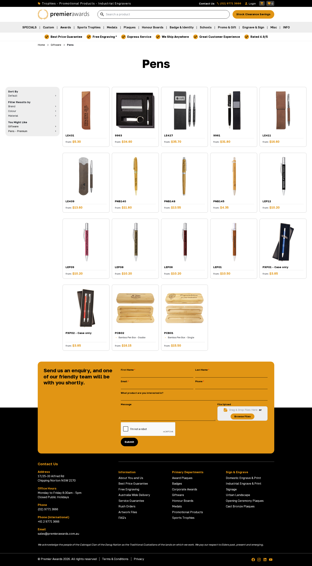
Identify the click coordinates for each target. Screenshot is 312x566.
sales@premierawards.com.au (58, 533)
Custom (48, 27)
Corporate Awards (184, 489)
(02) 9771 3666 (230, 3)
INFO (286, 27)
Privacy (139, 559)
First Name (127, 369)
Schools (206, 27)
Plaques (130, 27)
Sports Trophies (89, 27)
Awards (65, 27)
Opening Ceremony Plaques (245, 501)
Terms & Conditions (115, 559)
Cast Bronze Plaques (240, 506)
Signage (231, 489)
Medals (112, 27)
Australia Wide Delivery (134, 495)
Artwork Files (127, 512)
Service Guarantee (131, 501)
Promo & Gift (227, 27)
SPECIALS (29, 27)
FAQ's (122, 518)
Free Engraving (128, 489)
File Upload (224, 404)
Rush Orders (126, 506)
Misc (273, 27)
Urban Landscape (238, 495)
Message (126, 404)
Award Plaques (182, 478)
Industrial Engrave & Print (243, 483)
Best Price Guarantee (133, 483)
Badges (177, 483)
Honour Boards (152, 27)
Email (124, 381)
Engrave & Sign (253, 27)
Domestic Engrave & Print (243, 478)
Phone (198, 381)
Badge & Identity (182, 27)
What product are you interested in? (142, 393)
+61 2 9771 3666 (48, 521)
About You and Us (130, 478)
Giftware (178, 495)
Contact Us (206, 3)
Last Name (201, 369)
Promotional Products (187, 512)
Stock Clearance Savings (253, 14)
